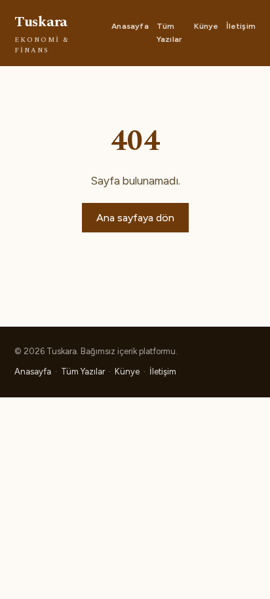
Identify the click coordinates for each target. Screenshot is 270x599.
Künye (206, 26)
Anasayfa (130, 26)
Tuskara (41, 33)
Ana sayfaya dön (135, 217)
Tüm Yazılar (169, 32)
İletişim (241, 26)
